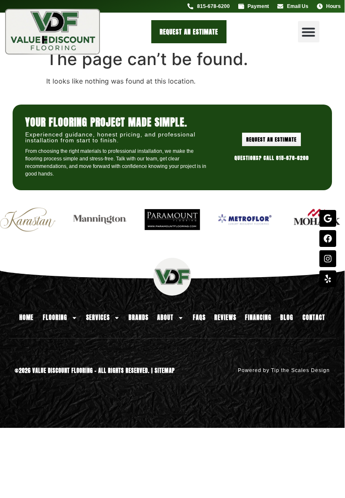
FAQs (199, 317)
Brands (138, 317)
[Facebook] (327, 238)
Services (98, 317)
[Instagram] (327, 258)
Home (26, 317)
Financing (258, 317)
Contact (314, 317)
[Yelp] (327, 278)
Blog (286, 317)
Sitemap (165, 371)
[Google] (327, 218)
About (165, 317)
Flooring (55, 317)
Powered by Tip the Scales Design (284, 370)
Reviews (225, 317)
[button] (308, 31)
